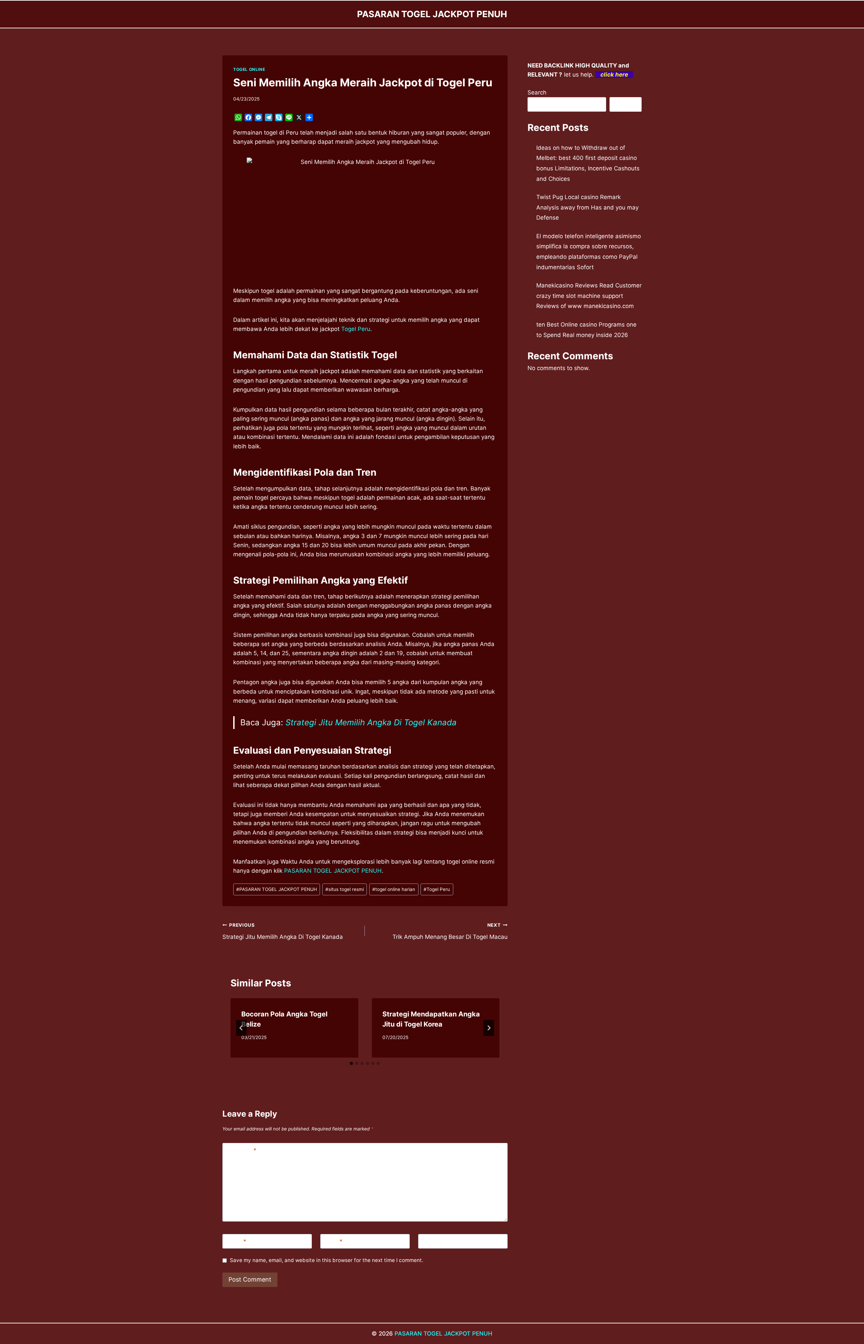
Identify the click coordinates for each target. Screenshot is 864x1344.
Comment (240, 1150)
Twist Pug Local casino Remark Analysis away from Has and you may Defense (587, 207)
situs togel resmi (344, 889)
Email (333, 1241)
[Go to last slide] (241, 1028)
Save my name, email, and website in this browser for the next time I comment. (326, 1260)
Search (537, 92)
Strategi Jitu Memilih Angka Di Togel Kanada (371, 722)
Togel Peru (355, 329)
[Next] (488, 1028)
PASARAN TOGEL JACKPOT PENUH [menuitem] (333, 870)
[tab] (351, 1063)
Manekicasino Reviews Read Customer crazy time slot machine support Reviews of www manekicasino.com (589, 295)
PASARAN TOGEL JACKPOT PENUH (276, 889)
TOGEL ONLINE (249, 69)
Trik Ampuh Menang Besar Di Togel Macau (450, 931)
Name (235, 1241)
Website (432, 1241)
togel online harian (393, 889)
